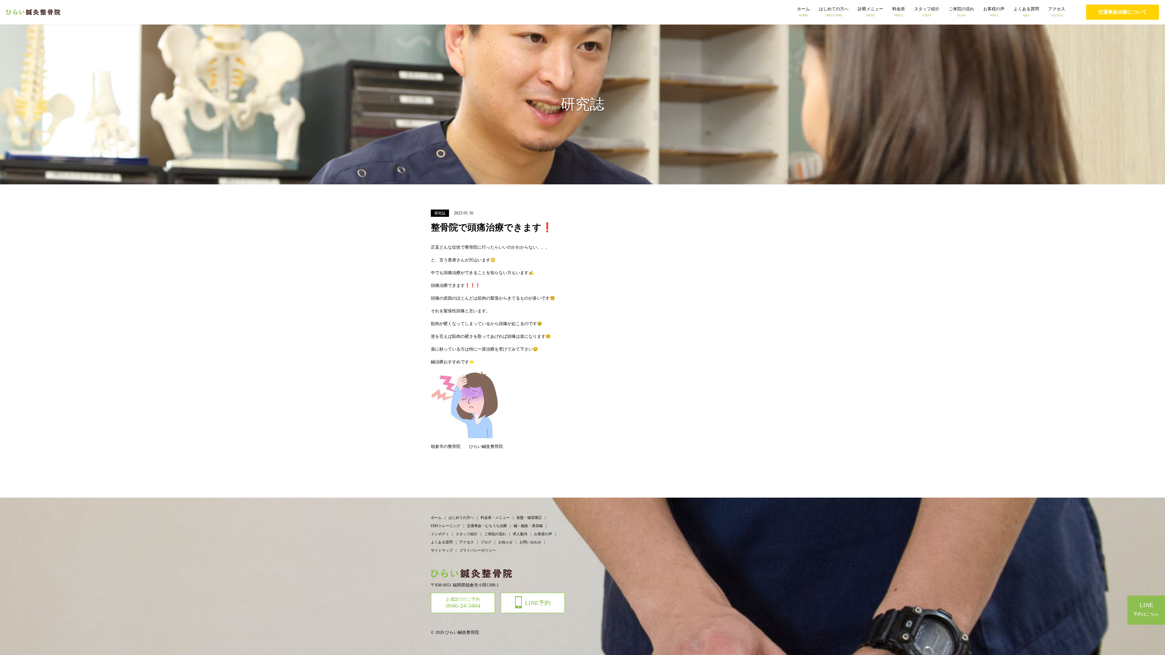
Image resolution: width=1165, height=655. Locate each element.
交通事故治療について (1122, 12)
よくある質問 (1026, 12)
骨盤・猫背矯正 (529, 518)
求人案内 (520, 534)
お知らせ (505, 542)
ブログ (486, 542)
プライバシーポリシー (477, 550)
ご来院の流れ (961, 12)
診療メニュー (870, 12)
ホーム (803, 12)
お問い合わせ (530, 542)
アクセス (1056, 12)
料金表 (898, 12)
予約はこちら (1146, 609)
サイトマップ (442, 550)
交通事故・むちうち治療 (487, 526)
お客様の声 (994, 12)
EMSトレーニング (445, 526)
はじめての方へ (834, 12)
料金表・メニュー (495, 518)
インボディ (440, 534)
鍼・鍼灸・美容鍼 (528, 526)
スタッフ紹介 (927, 12)
